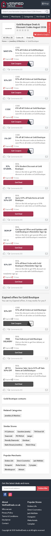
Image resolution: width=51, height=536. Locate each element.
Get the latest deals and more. (16, 483)
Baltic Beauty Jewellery (13, 445)
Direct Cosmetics (23, 461)
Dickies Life (9, 461)
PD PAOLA (20, 436)
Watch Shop (30, 445)
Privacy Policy (7, 513)
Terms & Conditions (10, 516)
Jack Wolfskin (38, 461)
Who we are (7, 509)
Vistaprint (8, 465)
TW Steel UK (39, 432)
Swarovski (8, 436)
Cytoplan (32, 465)
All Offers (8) (8, 38)
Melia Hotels (21, 465)
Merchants (16, 16)
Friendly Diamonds (12, 440)
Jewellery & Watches (17, 41)
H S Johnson (9, 432)
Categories (28, 16)
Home (5, 16)
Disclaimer (6, 520)
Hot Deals (40, 16)
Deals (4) (30, 38)
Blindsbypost (10, 469)
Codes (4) (19, 38)
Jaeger (29, 436)
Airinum (21, 469)
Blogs (46, 3)
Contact (5, 523)
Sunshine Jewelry (24, 432)
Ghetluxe (25, 440)
